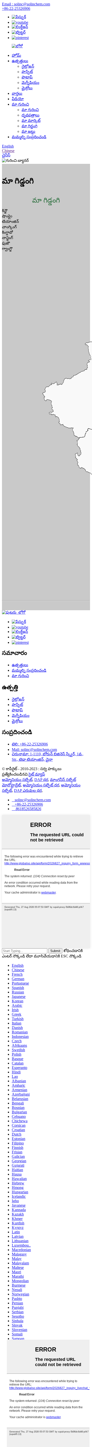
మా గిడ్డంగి (29, 126)
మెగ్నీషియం (30, 82)
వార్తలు (17, 93)
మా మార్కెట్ (31, 120)
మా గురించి (20, 104)
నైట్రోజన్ (28, 66)
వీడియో (18, 99)
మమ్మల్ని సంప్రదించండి (29, 137)
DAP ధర (41, 780)
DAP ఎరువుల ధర (28, 790)
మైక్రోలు (27, 88)
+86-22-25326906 (16, 8)
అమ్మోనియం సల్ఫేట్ (17, 780)
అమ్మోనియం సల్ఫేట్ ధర (41, 785)
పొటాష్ (27, 77)
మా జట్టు (28, 131)
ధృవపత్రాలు (30, 115)
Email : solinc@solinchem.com (26, 4)
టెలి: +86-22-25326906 (30, 744)
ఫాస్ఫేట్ (27, 72)
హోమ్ (16, 55)
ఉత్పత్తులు (20, 61)
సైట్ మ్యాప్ (36, 774)
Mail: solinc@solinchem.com (34, 749)
